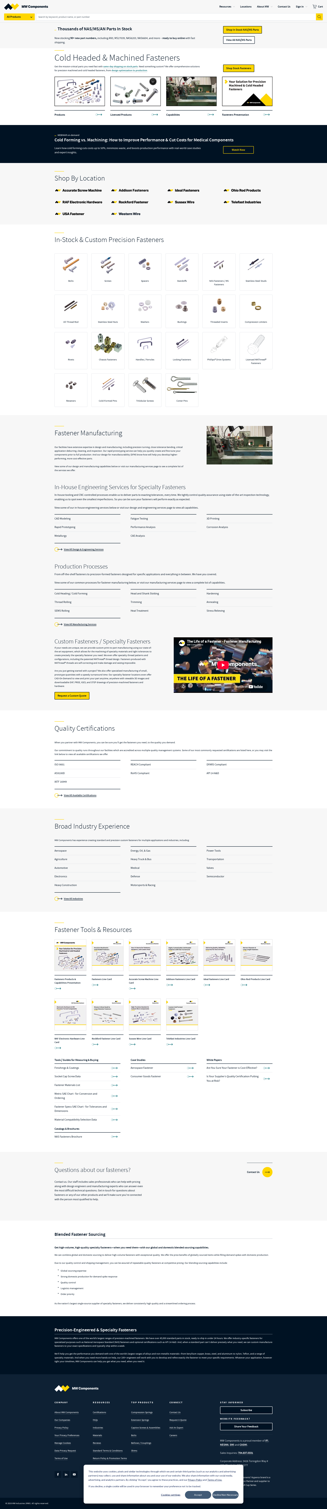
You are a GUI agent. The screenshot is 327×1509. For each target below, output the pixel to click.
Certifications (99, 1412)
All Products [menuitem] (14, 17)
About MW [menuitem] (263, 6)
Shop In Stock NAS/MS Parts (242, 30)
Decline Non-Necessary (225, 1494)
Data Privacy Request (65, 1450)
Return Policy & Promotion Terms (110, 1458)
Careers (173, 1435)
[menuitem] (318, 7)
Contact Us (175, 1412)
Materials (97, 1435)
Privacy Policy (61, 1427)
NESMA (224, 1444)
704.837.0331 (245, 1453)
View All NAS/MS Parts (239, 40)
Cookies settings (170, 1494)
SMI (232, 1444)
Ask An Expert (176, 1427)
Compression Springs (142, 1412)
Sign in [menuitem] (300, 6)
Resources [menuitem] (225, 6)
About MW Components (66, 1412)
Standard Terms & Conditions (108, 1450)
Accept (198, 1494)
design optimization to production (129, 70)
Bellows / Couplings (141, 1442)
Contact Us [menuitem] (284, 6)
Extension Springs (140, 1419)
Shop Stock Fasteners (238, 68)
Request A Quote (177, 1419)
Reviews (97, 1442)
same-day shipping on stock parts (120, 66)
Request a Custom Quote (72, 695)
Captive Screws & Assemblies (145, 1427)
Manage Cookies (62, 1442)
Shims (134, 1450)
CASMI (243, 1444)
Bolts (133, 1435)
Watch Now (238, 150)
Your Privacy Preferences (66, 1435)
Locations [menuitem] (246, 6)
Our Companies (62, 1419)
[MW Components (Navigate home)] (76, 1388)
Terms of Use (61, 1458)
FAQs (95, 1419)
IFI (266, 1440)
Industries (98, 1427)
